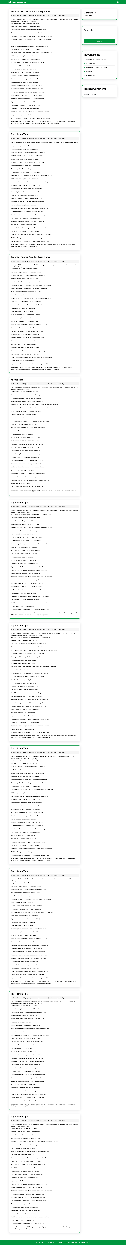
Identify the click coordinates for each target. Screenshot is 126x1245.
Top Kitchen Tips (19, 134)
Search (88, 30)
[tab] (117, 2)
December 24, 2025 (19, 15)
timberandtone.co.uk (16, 2)
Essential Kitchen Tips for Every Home (30, 11)
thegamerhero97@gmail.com (37, 15)
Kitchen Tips (17, 380)
